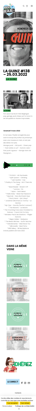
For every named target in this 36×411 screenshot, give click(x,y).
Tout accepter (12, 403)
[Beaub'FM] (9, 7)
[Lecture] (4, 165)
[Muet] (29, 165)
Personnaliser (7, 406)
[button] (32, 6)
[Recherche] (22, 6)
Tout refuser (25, 403)
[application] (18, 165)
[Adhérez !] (18, 364)
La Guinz (11, 79)
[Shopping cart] (26, 6)
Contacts (18, 393)
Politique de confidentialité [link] (24, 406)
